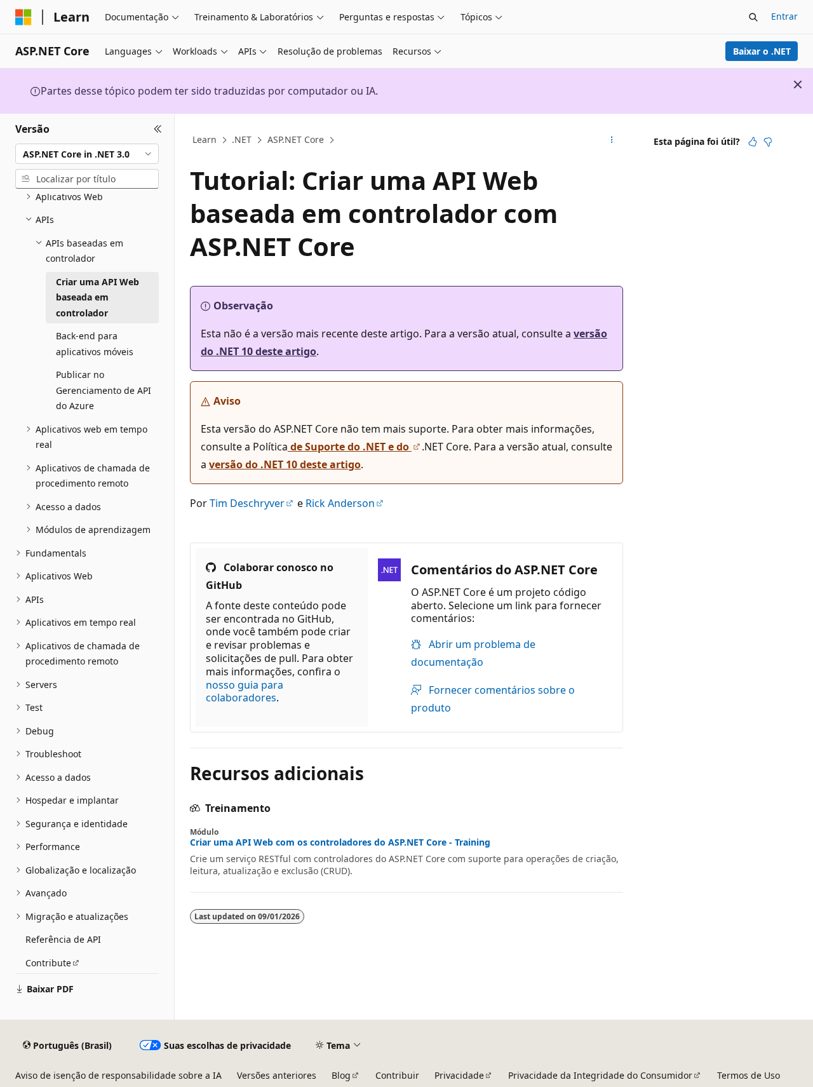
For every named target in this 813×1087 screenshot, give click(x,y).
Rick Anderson (340, 503)
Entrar (784, 16)
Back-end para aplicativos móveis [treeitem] (94, 344)
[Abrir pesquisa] (753, 17)
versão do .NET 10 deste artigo (285, 464)
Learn (204, 139)
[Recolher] (158, 129)
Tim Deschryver (247, 503)
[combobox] (87, 154)
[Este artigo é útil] (752, 141)
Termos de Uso (748, 1075)
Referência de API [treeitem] (63, 939)
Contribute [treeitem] (48, 963)
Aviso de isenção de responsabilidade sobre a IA (118, 1075)
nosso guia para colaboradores (244, 691)
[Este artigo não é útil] (768, 141)
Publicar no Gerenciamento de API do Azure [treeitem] (103, 390)
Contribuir (397, 1075)
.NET (242, 139)
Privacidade (459, 1075)
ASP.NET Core (295, 139)
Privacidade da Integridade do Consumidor (600, 1075)
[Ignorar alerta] (798, 84)
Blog (341, 1075)
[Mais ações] (612, 140)
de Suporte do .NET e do (350, 447)
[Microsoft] (23, 17)
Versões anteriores (276, 1075)
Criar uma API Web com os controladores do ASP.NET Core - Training (340, 842)
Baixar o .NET (762, 51)
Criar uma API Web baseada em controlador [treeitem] (97, 297)
